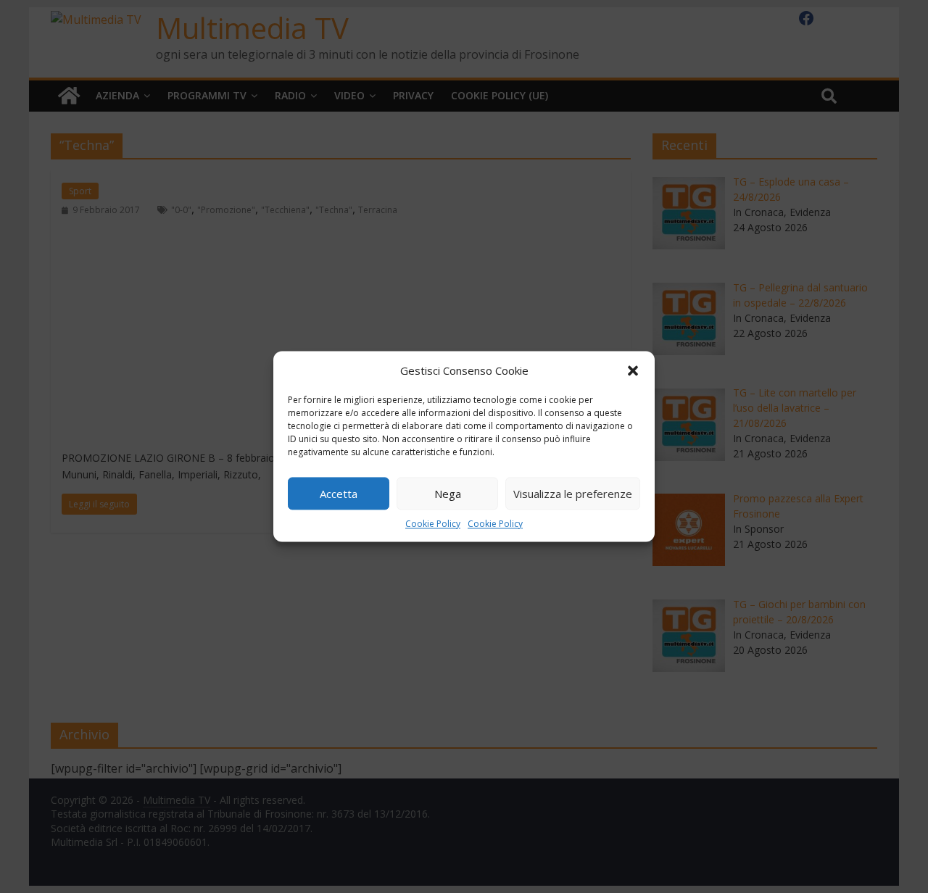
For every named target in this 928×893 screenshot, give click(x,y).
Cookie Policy (432, 524)
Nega (447, 493)
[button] (633, 370)
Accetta (338, 493)
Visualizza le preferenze (572, 493)
